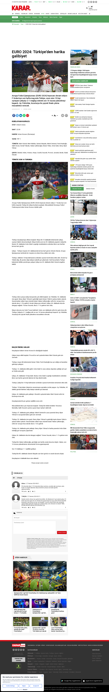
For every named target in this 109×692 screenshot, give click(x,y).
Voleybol (34, 17)
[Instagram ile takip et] (23, 650)
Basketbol (27, 17)
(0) (34, 507)
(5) (30, 491)
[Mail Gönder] (27, 115)
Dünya (31, 13)
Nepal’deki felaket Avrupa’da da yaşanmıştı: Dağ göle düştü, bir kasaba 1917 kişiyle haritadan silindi (49, 21)
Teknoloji (31, 667)
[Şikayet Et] (65, 491)
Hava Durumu (96, 654)
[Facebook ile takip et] (94, 2)
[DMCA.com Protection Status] (18, 666)
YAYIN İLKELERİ (50, 645)
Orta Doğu (38, 656)
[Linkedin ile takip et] (21, 650)
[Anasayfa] (13, 13)
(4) (30, 507)
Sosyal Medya (51, 667)
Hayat (47, 13)
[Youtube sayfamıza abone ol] (19, 650)
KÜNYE (43, 645)
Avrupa (51, 656)
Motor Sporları (54, 17)
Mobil (38, 667)
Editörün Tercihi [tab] (90, 188)
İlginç (60, 669)
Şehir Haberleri (96, 661)
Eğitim (61, 653)
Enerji (54, 659)
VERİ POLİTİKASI (82, 645)
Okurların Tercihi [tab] (77, 188)
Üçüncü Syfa (44, 653)
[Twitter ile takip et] (96, 2)
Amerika (45, 656)
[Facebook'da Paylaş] (13, 115)
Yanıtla (25, 491)
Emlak (43, 659)
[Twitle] (17, 115)
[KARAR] (21, 8)
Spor (42, 13)
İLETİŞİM (38, 645)
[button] (52, 115)
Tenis (40, 17)
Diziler (37, 664)
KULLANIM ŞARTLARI (60, 645)
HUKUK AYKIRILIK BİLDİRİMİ (95, 645)
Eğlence (61, 664)
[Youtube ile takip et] (89, 2)
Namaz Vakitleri (97, 656)
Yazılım (59, 667)
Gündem (42, 669)
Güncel (17, 13)
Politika (38, 653)
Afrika (59, 656)
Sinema (50, 669)
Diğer (60, 17)
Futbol (21, 17)
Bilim (63, 667)
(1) (34, 491)
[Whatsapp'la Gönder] (24, 115)
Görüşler (63, 13)
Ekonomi (37, 13)
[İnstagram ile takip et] (91, 2)
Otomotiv (49, 659)
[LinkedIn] (20, 115)
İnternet (43, 667)
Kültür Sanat (82, 13)
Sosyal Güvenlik (62, 659)
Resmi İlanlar (72, 13)
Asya (55, 656)
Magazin (42, 664)
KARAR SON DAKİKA (18, 659)
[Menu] (89, 13)
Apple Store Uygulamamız (94, 681)
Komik (56, 669)
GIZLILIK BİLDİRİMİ (72, 645)
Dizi (47, 669)
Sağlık (47, 664)
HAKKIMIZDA (31, 645)
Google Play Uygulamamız (72, 681)
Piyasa (39, 659)
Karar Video (55, 13)
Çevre (56, 653)
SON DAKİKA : (16, 21)
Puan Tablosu (96, 658)
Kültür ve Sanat (63, 672)
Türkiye (51, 653)
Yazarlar (24, 13)
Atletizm (45, 17)
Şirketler (70, 659)
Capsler (45, 672)
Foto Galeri (32, 672)
